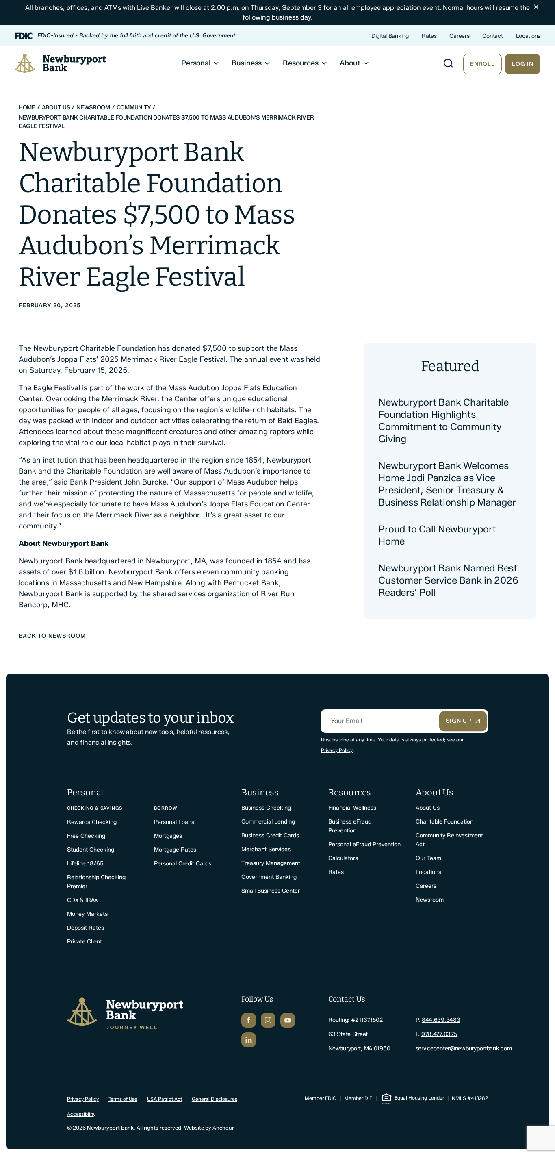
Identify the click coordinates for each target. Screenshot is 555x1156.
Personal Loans (174, 822)
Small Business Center (270, 890)
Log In (522, 64)
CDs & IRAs (82, 900)
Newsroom (430, 899)
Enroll (482, 64)
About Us (428, 807)
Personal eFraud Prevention (364, 844)
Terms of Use (122, 1099)
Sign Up (458, 720)
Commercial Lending (268, 821)
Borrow (165, 808)
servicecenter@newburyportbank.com (464, 1048)
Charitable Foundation (444, 821)
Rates (429, 36)
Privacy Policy (337, 750)
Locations (528, 36)
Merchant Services (266, 849)
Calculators (343, 858)
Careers (459, 36)
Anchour (223, 1127)
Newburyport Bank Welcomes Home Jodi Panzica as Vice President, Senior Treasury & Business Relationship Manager (447, 484)
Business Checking (266, 807)
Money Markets (87, 913)
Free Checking (86, 835)
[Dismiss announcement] (536, 7)
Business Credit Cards (270, 835)
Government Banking (269, 877)
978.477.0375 (439, 1034)
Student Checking (90, 849)
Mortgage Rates (175, 849)
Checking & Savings (94, 808)
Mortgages (168, 835)
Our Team (428, 858)
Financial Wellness (352, 807)
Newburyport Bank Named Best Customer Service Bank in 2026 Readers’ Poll (448, 580)
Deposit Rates (85, 927)
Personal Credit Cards (182, 863)
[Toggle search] (448, 63)
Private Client (84, 941)
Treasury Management (270, 863)
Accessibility (81, 1114)
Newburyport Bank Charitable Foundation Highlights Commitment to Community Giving (443, 420)
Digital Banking (390, 36)
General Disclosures (214, 1099)
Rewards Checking (92, 822)
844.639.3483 (441, 1020)
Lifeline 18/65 (85, 863)
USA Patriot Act (164, 1099)
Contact (492, 36)
